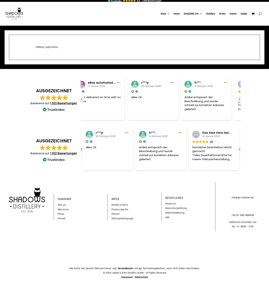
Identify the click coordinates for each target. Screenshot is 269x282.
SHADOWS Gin (191, 13)
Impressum (170, 203)
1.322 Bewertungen (63, 103)
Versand (115, 213)
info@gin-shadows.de (243, 197)
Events (233, 13)
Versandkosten (125, 268)
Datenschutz (141, 277)
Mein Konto (63, 209)
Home (177, 13)
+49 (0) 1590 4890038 (242, 215)
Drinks (222, 13)
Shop (163, 13)
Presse (61, 213)
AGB (167, 217)
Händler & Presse (119, 204)
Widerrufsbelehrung (174, 212)
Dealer (244, 13)
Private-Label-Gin (119, 209)
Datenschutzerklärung (176, 208)
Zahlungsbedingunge (121, 218)
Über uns (62, 204)
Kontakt (62, 218)
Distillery (210, 13)
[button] (239, 99)
